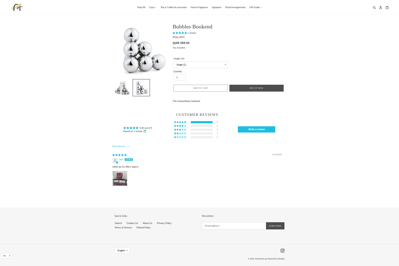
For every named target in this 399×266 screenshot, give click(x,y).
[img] (119, 155)
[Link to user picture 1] (119, 178)
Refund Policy (144, 227)
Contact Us (132, 223)
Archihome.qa (261, 259)
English (121, 250)
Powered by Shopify (275, 259)
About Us (147, 223)
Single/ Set (178, 58)
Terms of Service (123, 227)
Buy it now (256, 88)
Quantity (177, 71)
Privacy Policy (164, 223)
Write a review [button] (256, 129)
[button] (180, 33)
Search (118, 223)
